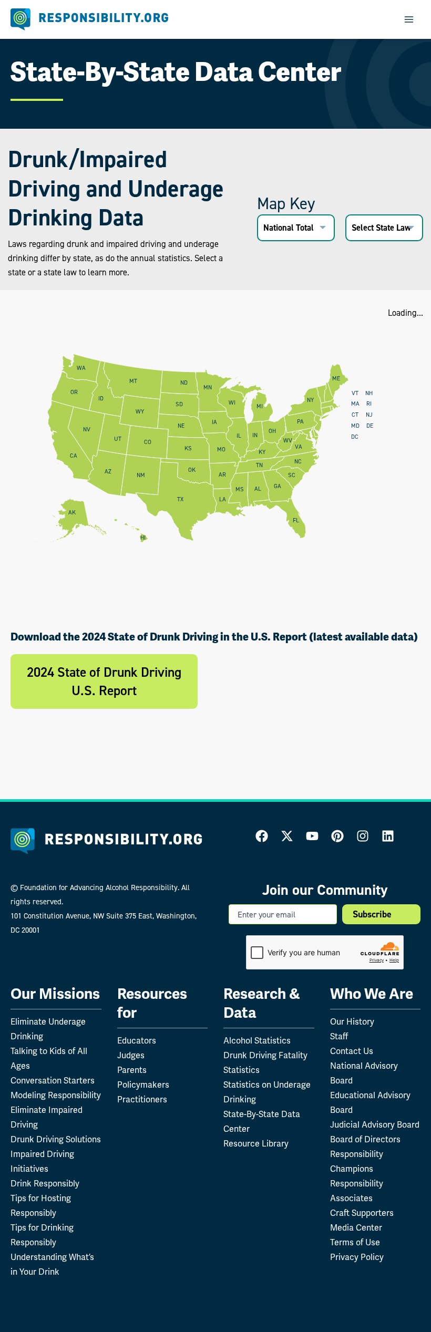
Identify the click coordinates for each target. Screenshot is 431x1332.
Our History (352, 1021)
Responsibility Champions (356, 1161)
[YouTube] (312, 836)
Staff (339, 1036)
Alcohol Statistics (257, 1040)
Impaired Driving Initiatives (42, 1161)
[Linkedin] (388, 836)
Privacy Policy (357, 1257)
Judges (131, 1055)
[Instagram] (362, 836)
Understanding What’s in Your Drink (52, 1264)
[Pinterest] (337, 836)
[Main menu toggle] (408, 20)
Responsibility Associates (356, 1191)
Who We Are (371, 994)
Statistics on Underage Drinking (267, 1092)
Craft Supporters (362, 1213)
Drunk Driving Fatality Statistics (265, 1063)
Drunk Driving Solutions (56, 1139)
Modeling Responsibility (56, 1095)
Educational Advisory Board (370, 1103)
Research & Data (261, 1003)
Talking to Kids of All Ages (49, 1058)
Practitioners (142, 1099)
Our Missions (55, 994)
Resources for (152, 1003)
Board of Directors (365, 1139)
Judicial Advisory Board (374, 1124)
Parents (132, 1070)
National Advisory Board (364, 1073)
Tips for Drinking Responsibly (42, 1235)
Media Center (356, 1227)
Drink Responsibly (45, 1183)
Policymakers (143, 1084)
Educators (136, 1040)
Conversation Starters (53, 1080)
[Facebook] (261, 836)
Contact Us (351, 1051)
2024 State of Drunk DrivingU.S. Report (104, 681)
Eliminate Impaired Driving (47, 1117)
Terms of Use (355, 1242)
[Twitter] (287, 836)
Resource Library (256, 1143)
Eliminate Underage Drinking (48, 1029)
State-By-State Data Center (261, 1121)
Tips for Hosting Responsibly (41, 1206)
